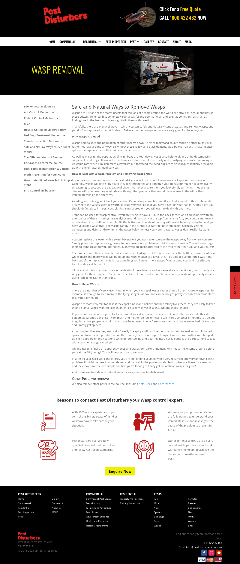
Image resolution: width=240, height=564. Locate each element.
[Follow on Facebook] (204, 553)
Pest (133, 42)
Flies (190, 512)
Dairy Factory (93, 503)
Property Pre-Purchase (132, 498)
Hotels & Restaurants (97, 525)
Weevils (192, 521)
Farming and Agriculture (98, 507)
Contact (163, 42)
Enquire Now (120, 471)
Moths (191, 516)
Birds (191, 525)
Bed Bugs (159, 516)
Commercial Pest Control (99, 498)
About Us (57, 507)
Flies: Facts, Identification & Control (47, 168)
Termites (192, 498)
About (177, 42)
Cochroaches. (166, 384)
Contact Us (57, 503)
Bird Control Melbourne (39, 190)
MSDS (188, 42)
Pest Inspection (116, 42)
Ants (141, 384)
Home (52, 42)
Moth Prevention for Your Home (44, 174)
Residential (90, 42)
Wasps (157, 525)
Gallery (149, 42)
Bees (149, 384)
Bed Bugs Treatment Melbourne (44, 135)
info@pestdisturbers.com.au (204, 547)
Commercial (67, 42)
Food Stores (92, 512)
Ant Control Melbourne (39, 112)
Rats (156, 498)
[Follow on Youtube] (219, 553)
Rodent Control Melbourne (41, 118)
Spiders (158, 512)
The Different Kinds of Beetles (43, 157)
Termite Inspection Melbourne (43, 141)
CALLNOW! (183, 17)
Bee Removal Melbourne (39, 106)
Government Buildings (97, 516)
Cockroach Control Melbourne (43, 163)
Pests (21, 516)
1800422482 (214, 542)
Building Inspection (130, 503)
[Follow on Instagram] (211, 553)
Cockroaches (195, 507)
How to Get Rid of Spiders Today (45, 129)
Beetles (192, 503)
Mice (27, 124)
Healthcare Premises (97, 521)
